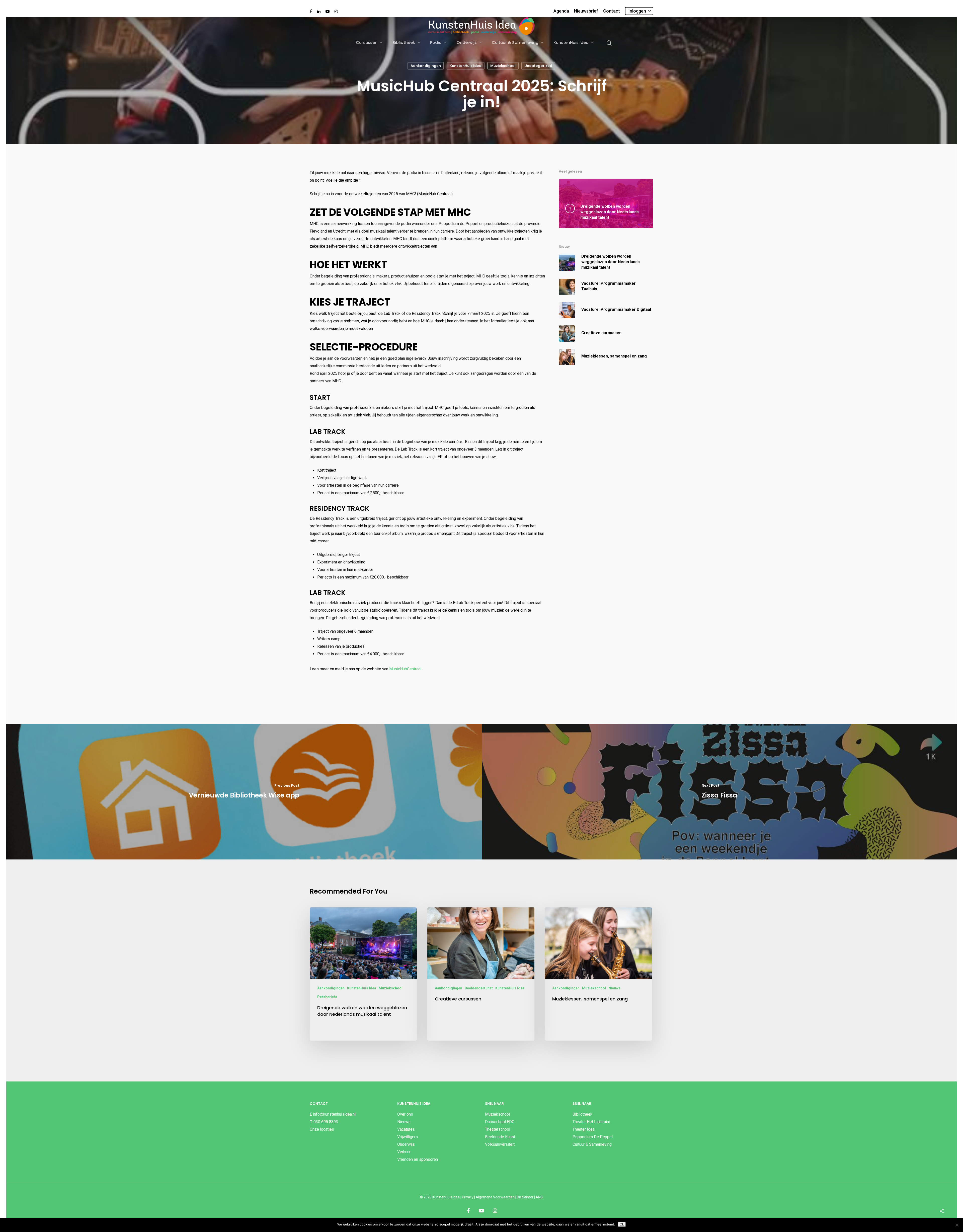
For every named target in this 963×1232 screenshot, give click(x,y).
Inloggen (637, 11)
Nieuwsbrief (586, 11)
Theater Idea (584, 1129)
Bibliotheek (403, 42)
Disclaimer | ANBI (530, 1197)
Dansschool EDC (499, 1121)
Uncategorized (538, 65)
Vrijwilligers (407, 1136)
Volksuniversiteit (500, 1144)
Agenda (561, 11)
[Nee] (956, 1224)
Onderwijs (467, 42)
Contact (611, 11)
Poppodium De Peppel (593, 1136)
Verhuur (404, 1151)
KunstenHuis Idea (571, 42)
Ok (622, 1224)
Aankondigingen (426, 65)
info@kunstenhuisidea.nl (334, 1114)
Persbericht (327, 997)
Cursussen (366, 42)
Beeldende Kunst (479, 988)
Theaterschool (497, 1129)
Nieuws (614, 988)
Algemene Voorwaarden (495, 1197)
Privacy (467, 1197)
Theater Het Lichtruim (591, 1121)
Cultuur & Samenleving (515, 42)
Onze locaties (322, 1129)
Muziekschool (503, 65)
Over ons (405, 1114)
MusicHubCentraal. (405, 669)
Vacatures (406, 1129)
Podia (436, 42)
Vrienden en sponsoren (417, 1159)
